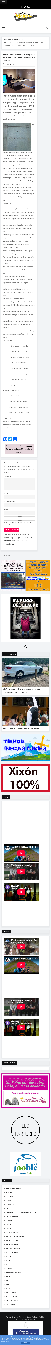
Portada (7, 39)
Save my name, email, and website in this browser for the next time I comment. (18, 523)
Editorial (9, 1208)
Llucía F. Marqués (12, 1232)
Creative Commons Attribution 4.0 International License (19, 449)
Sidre (8, 1289)
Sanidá (8, 1284)
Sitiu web (7, 509)
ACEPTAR (25, 1343)
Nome (6, 493)
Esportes (9, 1220)
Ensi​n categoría (12, 1216)
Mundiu (8, 1256)
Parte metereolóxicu (13, 1272)
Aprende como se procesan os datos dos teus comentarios (18, 541)
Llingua (17, 39)
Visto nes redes (12, 1297)
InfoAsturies (25, 16)
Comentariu (8, 477)
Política (8, 1276)
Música (8, 1260)
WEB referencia (12, 1301)
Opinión (9, 1268)
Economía (10, 1204)
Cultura (8, 1200)
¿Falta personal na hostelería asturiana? (21, 728)
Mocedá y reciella (12, 1252)
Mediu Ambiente (12, 1244)
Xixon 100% (10, 1305)
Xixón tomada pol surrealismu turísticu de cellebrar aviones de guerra (21, 690)
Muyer (8, 1264)
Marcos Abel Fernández (15, 1236)
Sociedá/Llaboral (12, 1293)
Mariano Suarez (12, 1240)
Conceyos (10, 1196)
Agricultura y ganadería (14, 1188)
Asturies (9, 1192)
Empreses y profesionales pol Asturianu (21, 1212)
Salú (7, 1280)
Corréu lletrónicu (9, 501)
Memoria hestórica (13, 1248)
